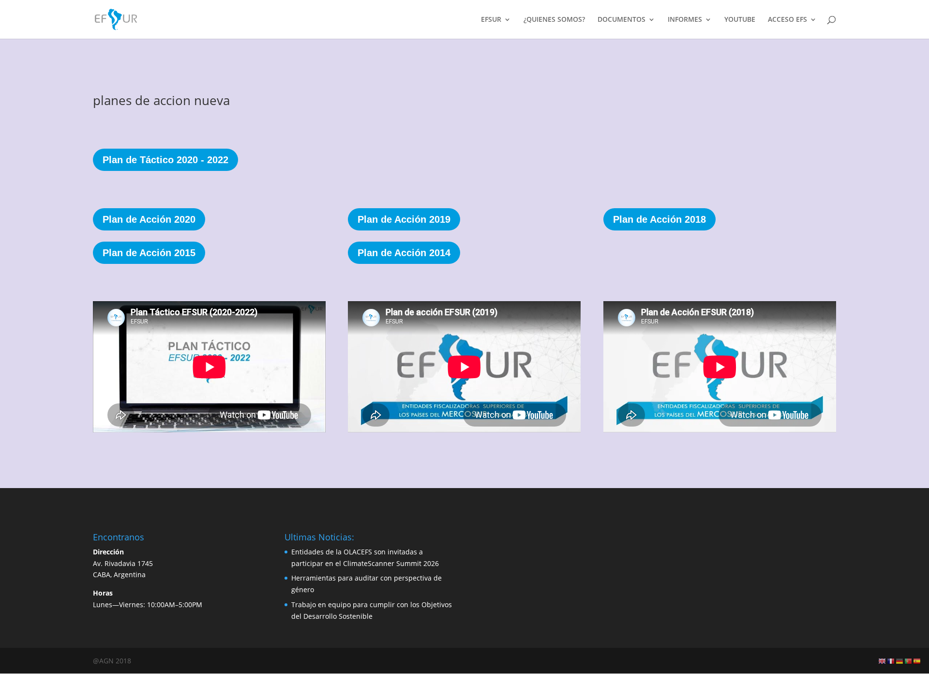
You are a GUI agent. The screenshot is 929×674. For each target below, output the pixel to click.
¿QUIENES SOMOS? (554, 20)
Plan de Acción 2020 (149, 219)
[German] (900, 660)
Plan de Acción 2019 (404, 219)
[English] (882, 660)
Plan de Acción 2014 (404, 252)
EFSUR (491, 20)
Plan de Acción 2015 (149, 252)
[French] (891, 660)
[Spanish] (917, 660)
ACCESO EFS (787, 20)
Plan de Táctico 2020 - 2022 (165, 159)
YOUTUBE (739, 20)
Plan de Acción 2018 (659, 219)
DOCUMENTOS (621, 20)
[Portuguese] (908, 660)
